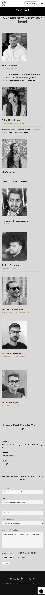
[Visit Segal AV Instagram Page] (30, 579)
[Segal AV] (4, 3)
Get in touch (31, 3)
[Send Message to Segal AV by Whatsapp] (18, 579)
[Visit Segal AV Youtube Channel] (34, 579)
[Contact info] (41, 591)
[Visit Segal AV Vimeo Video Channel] (26, 579)
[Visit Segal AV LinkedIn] (22, 579)
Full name (6, 488)
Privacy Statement (25, 584)
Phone (5, 509)
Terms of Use (37, 584)
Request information (10, 530)
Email (4, 499)
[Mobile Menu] (41, 3)
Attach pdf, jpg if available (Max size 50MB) (19, 553)
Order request (8, 520)
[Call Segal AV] (14, 579)
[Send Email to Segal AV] (11, 579)
